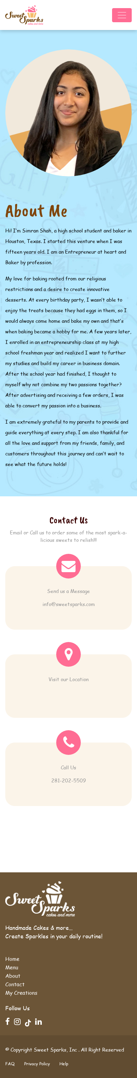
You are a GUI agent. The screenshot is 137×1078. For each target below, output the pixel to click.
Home (12, 958)
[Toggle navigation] (122, 15)
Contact (15, 984)
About (12, 975)
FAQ (10, 1064)
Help (63, 1064)
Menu (11, 967)
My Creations (21, 992)
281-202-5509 (68, 780)
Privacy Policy (37, 1064)
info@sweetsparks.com (69, 604)
